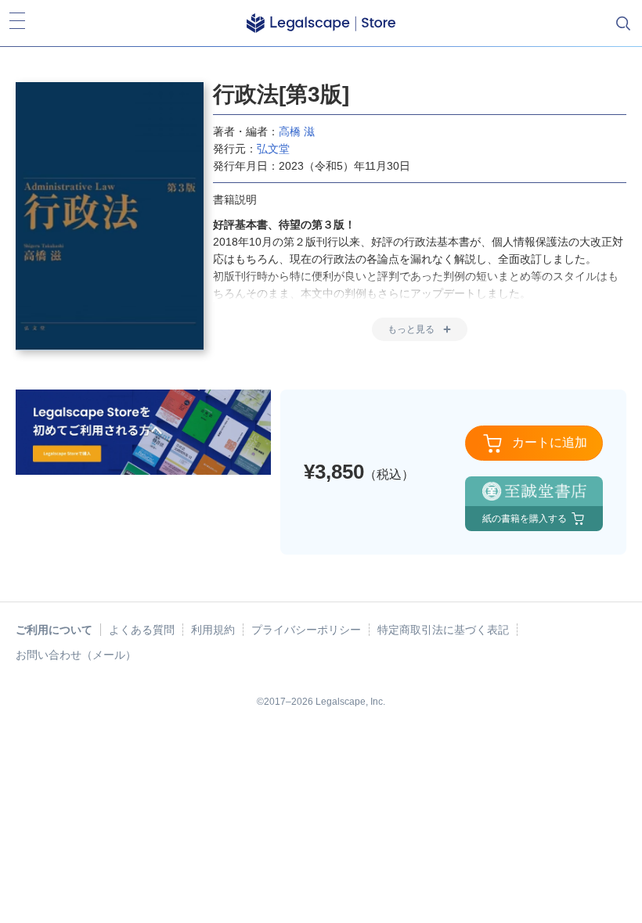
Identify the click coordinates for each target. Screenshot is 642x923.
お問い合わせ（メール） (76, 654)
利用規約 (213, 629)
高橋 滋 (297, 131)
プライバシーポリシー (306, 629)
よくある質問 (142, 629)
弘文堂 (273, 148)
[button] (321, 23)
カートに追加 (549, 442)
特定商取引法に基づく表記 (443, 629)
